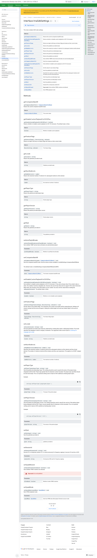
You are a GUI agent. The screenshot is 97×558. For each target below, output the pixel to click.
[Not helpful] (80, 17)
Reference (10, 5)
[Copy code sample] (80, 382)
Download (25, 5)
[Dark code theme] (78, 382)
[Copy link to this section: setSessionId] (33, 447)
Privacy (26, 555)
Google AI (71, 549)
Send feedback (75, 21)
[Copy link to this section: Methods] (32, 96)
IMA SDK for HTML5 (31, 2)
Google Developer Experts (26, 531)
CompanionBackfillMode (45, 105)
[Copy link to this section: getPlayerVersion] (36, 206)
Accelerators (24, 534)
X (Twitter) (48, 536)
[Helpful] (78, 17)
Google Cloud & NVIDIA (26, 536)
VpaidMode (42, 490)
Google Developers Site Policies (45, 516)
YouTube (48, 538)
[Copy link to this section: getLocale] (32, 154)
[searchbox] (9, 10)
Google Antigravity (76, 536)
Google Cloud (74, 538)
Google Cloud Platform (61, 549)
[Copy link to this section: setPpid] (30, 430)
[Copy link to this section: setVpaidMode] (35, 487)
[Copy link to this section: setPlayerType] (34, 365)
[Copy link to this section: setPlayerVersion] (36, 398)
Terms (22, 555)
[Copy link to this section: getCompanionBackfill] (39, 102)
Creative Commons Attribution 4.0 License (59, 514)
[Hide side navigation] (17, 555)
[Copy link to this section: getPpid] (30, 223)
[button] (52, 25)
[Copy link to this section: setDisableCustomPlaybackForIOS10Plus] (52, 279)
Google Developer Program (27, 527)
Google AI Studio (75, 534)
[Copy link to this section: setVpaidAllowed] (36, 465)
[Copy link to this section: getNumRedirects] (37, 171)
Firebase (73, 531)
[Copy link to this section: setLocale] (31, 324)
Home (25, 17)
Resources (18, 5)
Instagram (48, 531)
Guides (3, 5)
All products (79, 549)
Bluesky (48, 529)
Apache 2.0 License (26, 516)
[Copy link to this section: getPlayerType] (34, 188)
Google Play (74, 541)
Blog (47, 527)
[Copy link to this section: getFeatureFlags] (36, 137)
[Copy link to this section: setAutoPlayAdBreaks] (39, 240)
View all (73, 543)
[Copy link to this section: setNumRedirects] (37, 345)
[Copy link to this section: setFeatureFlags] (36, 302)
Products (30, 17)
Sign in (93, 1)
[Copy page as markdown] (55, 21)
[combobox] (72, 1)
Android (73, 527)
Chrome (73, 529)
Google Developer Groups (26, 529)
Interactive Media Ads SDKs (11, 2)
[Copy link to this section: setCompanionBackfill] (39, 257)
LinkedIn (48, 534)
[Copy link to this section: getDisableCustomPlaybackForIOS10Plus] (52, 119)
